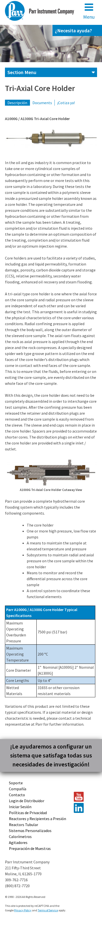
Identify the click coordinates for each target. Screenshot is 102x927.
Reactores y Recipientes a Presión (37, 818)
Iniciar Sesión (20, 806)
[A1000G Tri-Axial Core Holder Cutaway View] (51, 472)
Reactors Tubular (23, 824)
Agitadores (18, 842)
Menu (89, 17)
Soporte (16, 782)
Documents (42, 102)
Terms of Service (48, 910)
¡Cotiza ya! (66, 102)
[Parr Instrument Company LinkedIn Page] (83, 808)
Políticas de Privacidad (28, 812)
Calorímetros (20, 836)
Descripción (17, 102)
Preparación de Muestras (30, 848)
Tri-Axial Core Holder (40, 88)
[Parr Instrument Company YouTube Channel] (83, 797)
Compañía (17, 788)
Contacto (17, 794)
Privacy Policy (22, 910)
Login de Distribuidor (26, 800)
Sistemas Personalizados (30, 830)
